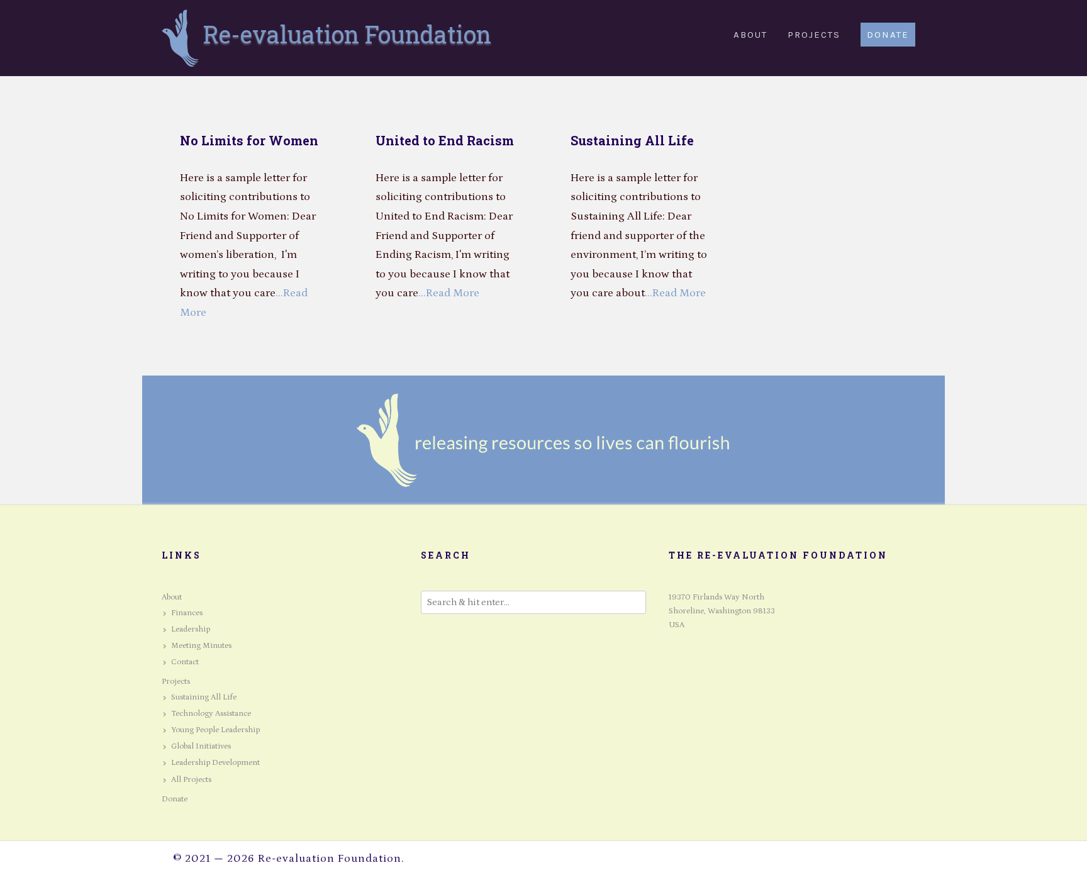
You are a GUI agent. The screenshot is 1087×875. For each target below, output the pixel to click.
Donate (174, 799)
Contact (185, 662)
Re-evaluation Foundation (347, 34)
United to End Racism (445, 140)
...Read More (448, 293)
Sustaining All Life (632, 140)
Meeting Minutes (201, 645)
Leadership (190, 629)
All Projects (191, 779)
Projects (176, 681)
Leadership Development (215, 762)
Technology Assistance (211, 713)
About (172, 597)
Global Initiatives (201, 746)
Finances (187, 613)
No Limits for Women (249, 140)
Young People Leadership (215, 730)
